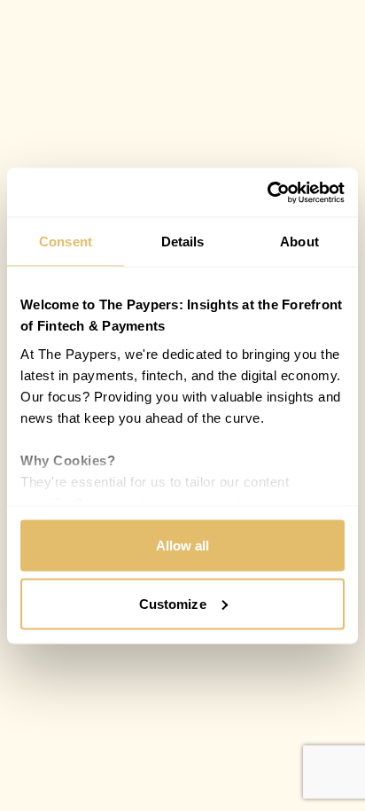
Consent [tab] (65, 241)
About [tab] (299, 241)
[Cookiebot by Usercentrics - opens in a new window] (267, 192)
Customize (172, 603)
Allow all (183, 545)
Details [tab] (183, 241)
